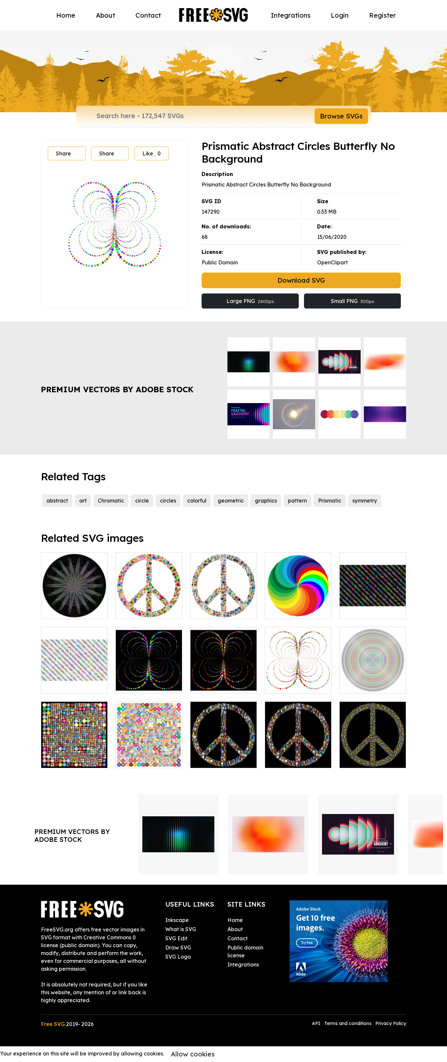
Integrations (291, 15)
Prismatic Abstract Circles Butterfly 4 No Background (298, 676)
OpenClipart (332, 262)
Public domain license (245, 951)
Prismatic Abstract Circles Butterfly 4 (224, 680)
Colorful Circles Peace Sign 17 (373, 755)
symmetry (364, 500)
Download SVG (301, 280)
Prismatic (329, 500)
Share (63, 153)
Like (151, 153)
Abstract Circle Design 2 (74, 755)
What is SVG (180, 929)
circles (168, 500)
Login (340, 15)
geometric (231, 500)
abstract (57, 500)
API (317, 1023)
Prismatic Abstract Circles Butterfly (149, 680)
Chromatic (111, 500)
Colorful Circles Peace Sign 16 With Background (223, 751)
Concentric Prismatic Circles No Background (373, 676)
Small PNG (352, 301)
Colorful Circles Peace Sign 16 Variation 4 (298, 751)
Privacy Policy (390, 1023)
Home (65, 15)
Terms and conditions (347, 1023)
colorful (196, 500)
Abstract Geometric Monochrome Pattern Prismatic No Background (74, 673)
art (83, 500)
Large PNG (250, 301)
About (105, 15)
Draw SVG (178, 947)
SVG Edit (176, 938)
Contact (148, 15)
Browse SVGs (341, 116)
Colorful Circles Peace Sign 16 (223, 606)
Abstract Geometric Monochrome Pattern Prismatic (373, 602)
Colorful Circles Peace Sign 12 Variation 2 (149, 602)
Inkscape (177, 920)
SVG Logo (178, 956)
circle (142, 500)
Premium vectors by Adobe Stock (117, 389)
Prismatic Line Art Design (74, 606)
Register (382, 15)
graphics (266, 500)
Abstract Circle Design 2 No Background (149, 751)
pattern (297, 500)
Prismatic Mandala (296, 610)
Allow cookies (193, 1054)
